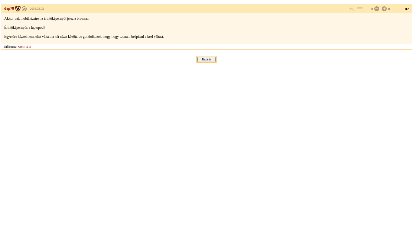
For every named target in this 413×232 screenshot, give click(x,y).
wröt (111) (24, 46)
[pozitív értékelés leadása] (384, 8)
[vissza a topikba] (359, 8)
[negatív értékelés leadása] (376, 8)
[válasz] (352, 8)
